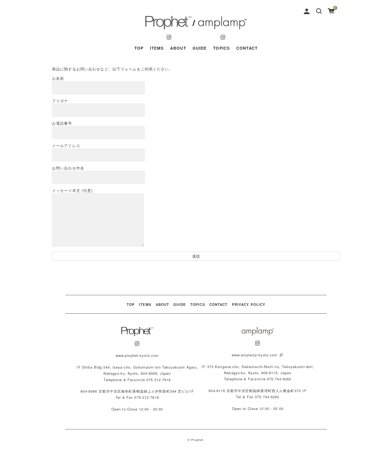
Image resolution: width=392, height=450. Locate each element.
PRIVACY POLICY (249, 304)
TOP (138, 48)
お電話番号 (62, 123)
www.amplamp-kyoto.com (255, 354)
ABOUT (178, 48)
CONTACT (247, 48)
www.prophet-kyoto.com (137, 355)
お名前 (58, 78)
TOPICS (221, 48)
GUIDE (200, 48)
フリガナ (60, 100)
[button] (318, 10)
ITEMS (157, 48)
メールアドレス (66, 145)
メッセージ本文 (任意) (72, 190)
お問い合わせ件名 (68, 168)
